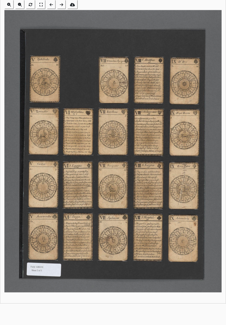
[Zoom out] (20, 4)
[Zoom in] (9, 4)
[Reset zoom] (30, 4)
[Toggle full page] (41, 4)
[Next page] (61, 4)
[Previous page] (51, 4)
